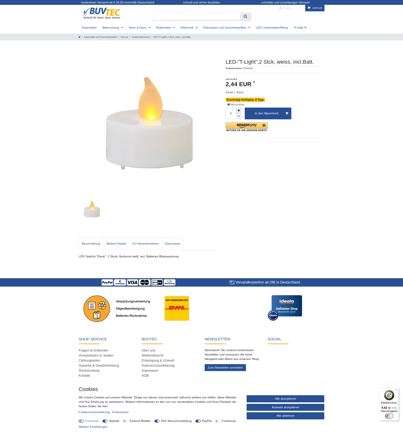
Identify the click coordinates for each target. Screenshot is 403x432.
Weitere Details (116, 243)
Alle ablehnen (285, 415)
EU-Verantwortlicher (145, 243)
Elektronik (187, 27)
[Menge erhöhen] (239, 110)
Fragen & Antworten (93, 350)
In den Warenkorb (267, 113)
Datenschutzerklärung (158, 365)
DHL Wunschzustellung (176, 421)
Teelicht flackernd (140, 37)
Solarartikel (89, 27)
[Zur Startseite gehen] (80, 37)
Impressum (150, 370)
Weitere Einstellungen (93, 426)
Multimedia (163, 27)
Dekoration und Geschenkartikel (225, 27)
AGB (145, 375)
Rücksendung (89, 370)
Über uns (148, 350)
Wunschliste (237, 104)
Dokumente (172, 243)
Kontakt (84, 375)
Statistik (114, 421)
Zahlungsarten (89, 360)
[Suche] (245, 16)
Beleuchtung (111, 27)
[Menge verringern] (239, 116)
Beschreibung (91, 243)
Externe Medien (140, 421)
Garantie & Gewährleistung (99, 365)
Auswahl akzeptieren (285, 407)
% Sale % (300, 27)
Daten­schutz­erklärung (96, 412)
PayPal (206, 421)
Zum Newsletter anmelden (225, 367)
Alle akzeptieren (285, 398)
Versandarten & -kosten (96, 355)
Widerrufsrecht (152, 355)
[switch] (389, 416)
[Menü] (396, 390)
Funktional (229, 421)
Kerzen (124, 37)
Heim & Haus (138, 27)
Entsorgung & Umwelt (158, 360)
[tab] (91, 243)
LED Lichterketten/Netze (272, 27)
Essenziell (92, 421)
